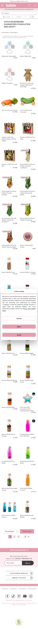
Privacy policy (5, 588)
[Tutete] (11, 5)
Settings (18, 318)
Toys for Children (5, 32)
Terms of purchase (32, 588)
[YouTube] (25, 596)
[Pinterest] (19, 596)
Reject (19, 326)
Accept (19, 335)
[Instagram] (31, 596)
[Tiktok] (13, 596)
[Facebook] (7, 596)
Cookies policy (13, 588)
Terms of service (22, 588)
